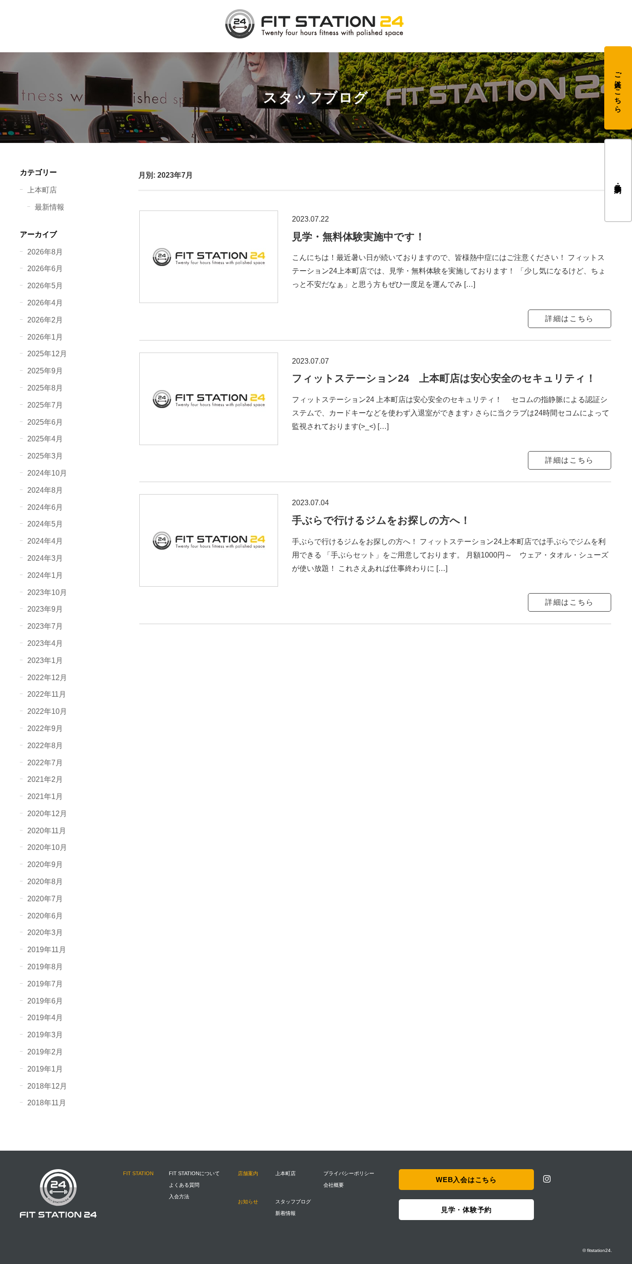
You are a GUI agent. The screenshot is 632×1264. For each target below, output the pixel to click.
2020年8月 (45, 882)
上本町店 (42, 190)
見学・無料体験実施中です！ (358, 236)
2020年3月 (45, 932)
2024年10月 (47, 473)
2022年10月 (47, 711)
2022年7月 (45, 763)
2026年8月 (45, 252)
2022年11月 (46, 694)
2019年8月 (45, 967)
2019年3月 (45, 1035)
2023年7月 (45, 626)
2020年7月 (45, 899)
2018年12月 (47, 1086)
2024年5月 (45, 524)
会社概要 (333, 1185)
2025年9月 (45, 371)
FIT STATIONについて (194, 1173)
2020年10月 (47, 847)
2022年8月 (45, 746)
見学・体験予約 (618, 180)
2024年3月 (45, 558)
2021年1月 (45, 796)
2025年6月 (45, 422)
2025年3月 (45, 456)
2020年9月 (45, 864)
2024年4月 (45, 541)
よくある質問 (184, 1185)
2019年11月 (46, 950)
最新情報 (49, 207)
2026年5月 (45, 286)
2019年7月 (45, 984)
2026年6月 (45, 269)
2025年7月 (45, 405)
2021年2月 (45, 779)
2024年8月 (45, 490)
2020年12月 (47, 814)
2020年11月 (46, 831)
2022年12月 (47, 678)
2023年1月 (45, 660)
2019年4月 (45, 1018)
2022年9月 (45, 728)
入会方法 (179, 1196)
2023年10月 (47, 592)
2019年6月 (45, 1001)
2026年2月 (45, 320)
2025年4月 (45, 439)
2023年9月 (45, 609)
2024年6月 (45, 507)
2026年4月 (45, 303)
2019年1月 (45, 1069)
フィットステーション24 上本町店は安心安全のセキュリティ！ (444, 378)
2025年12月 (47, 354)
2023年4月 (45, 643)
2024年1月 (45, 575)
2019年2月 (45, 1052)
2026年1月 (45, 337)
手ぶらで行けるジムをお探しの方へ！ (381, 520)
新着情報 (285, 1213)
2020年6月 (45, 916)
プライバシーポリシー (348, 1173)
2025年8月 (45, 388)
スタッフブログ (293, 1201)
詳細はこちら (569, 318)
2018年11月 (46, 1103)
